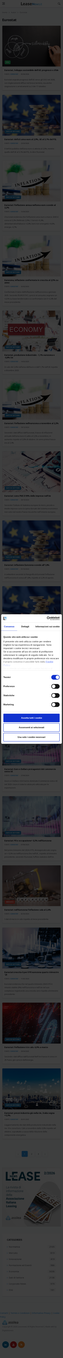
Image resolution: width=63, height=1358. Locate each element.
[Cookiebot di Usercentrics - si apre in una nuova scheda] (47, 618)
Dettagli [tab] (25, 626)
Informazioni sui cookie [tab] (47, 626)
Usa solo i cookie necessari (31, 737)
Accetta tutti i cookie (31, 718)
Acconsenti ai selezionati (31, 727)
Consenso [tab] (9, 626)
